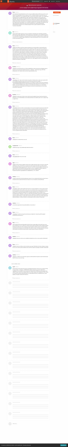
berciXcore (15, 80)
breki (14, 47)
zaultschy (15, 188)
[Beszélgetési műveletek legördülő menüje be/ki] (60, 12)
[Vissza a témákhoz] (1, 1)
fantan (15, 68)
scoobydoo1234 (16, 156)
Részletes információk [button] (27, 445)
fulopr (15, 246)
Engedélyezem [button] (63, 445)
